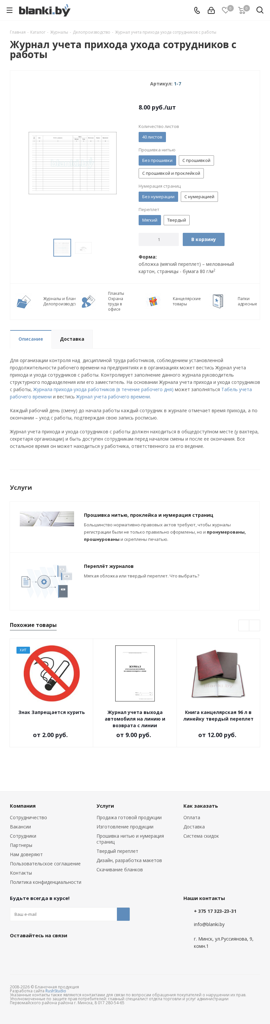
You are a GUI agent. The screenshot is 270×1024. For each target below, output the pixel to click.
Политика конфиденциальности (45, 882)
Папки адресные (247, 301)
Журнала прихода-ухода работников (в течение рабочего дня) (103, 389)
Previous (244, 626)
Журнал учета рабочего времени (112, 396)
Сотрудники (23, 836)
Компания (23, 805)
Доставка (194, 826)
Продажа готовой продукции (129, 817)
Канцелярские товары (187, 301)
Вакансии (20, 826)
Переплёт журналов (109, 566)
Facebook (33, 950)
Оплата (191, 817)
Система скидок (201, 836)
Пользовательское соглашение (45, 863)
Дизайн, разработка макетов (129, 860)
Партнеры (21, 845)
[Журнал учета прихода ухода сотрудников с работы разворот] (73, 162)
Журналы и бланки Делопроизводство (62, 301)
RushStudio (55, 991)
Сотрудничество (28, 817)
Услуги (105, 805)
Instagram (49, 950)
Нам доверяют (26, 854)
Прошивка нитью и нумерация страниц (130, 839)
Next (254, 626)
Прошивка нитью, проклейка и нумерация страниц (148, 515)
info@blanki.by (209, 924)
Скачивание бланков (119, 869)
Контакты (21, 873)
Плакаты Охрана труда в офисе (116, 301)
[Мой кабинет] (211, 10)
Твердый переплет (117, 851)
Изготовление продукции (124, 826)
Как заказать (200, 805)
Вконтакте (16, 950)
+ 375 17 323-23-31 (215, 911)
